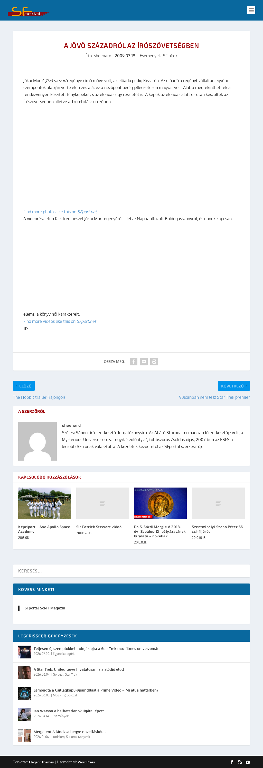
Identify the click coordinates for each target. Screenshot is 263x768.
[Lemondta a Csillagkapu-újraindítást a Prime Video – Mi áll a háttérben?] (24, 693)
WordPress (86, 762)
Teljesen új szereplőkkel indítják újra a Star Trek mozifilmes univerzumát (96, 648)
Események (150, 55)
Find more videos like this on (59, 321)
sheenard (102, 55)
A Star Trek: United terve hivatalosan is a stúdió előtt (79, 669)
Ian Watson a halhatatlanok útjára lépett (69, 711)
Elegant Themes (41, 762)
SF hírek (170, 55)
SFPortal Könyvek (78, 737)
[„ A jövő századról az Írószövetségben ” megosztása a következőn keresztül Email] (144, 361)
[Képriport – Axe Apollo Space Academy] (44, 503)
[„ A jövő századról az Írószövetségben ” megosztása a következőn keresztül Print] (154, 361)
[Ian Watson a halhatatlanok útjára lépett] (24, 714)
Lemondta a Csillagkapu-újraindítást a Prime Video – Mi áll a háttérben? (96, 690)
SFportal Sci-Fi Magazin (45, 608)
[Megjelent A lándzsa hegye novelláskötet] (24, 735)
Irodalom (58, 737)
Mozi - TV (59, 695)
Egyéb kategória (64, 654)
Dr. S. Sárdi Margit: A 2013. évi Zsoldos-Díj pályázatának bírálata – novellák (160, 531)
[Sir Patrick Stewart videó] (102, 503)
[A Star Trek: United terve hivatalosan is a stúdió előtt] (24, 672)
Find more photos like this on (60, 211)
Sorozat (58, 674)
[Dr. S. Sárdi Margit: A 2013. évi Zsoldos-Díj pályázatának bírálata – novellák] (160, 503)
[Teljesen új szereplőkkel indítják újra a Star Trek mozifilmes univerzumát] (24, 652)
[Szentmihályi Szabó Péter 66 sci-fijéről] (218, 503)
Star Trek (71, 674)
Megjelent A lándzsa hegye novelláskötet (70, 732)
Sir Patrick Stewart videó (99, 526)
